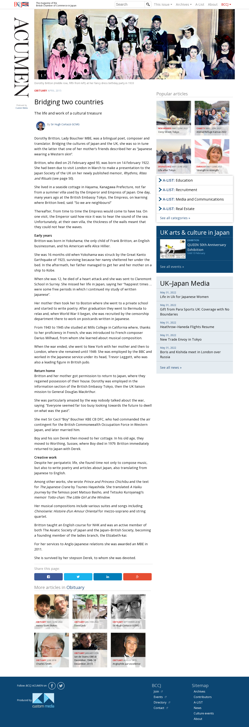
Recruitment (180, 189)
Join (156, 691)
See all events (170, 266)
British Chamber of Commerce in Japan (21, 4)
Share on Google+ (137, 576)
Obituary (40, 90)
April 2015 (54, 90)
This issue (162, 4)
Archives (182, 4)
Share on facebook (48, 576)
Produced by (21, 106)
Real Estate (178, 208)
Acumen (21, 101)
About (213, 4)
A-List (199, 4)
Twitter (61, 685)
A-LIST (198, 702)
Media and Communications (193, 199)
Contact (159, 708)
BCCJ (224, 4)
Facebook (52, 685)
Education (178, 180)
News (197, 708)
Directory (160, 702)
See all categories (174, 218)
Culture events (204, 713)
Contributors (203, 697)
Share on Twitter (78, 576)
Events (158, 697)
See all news (169, 367)
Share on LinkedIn (108, 576)
